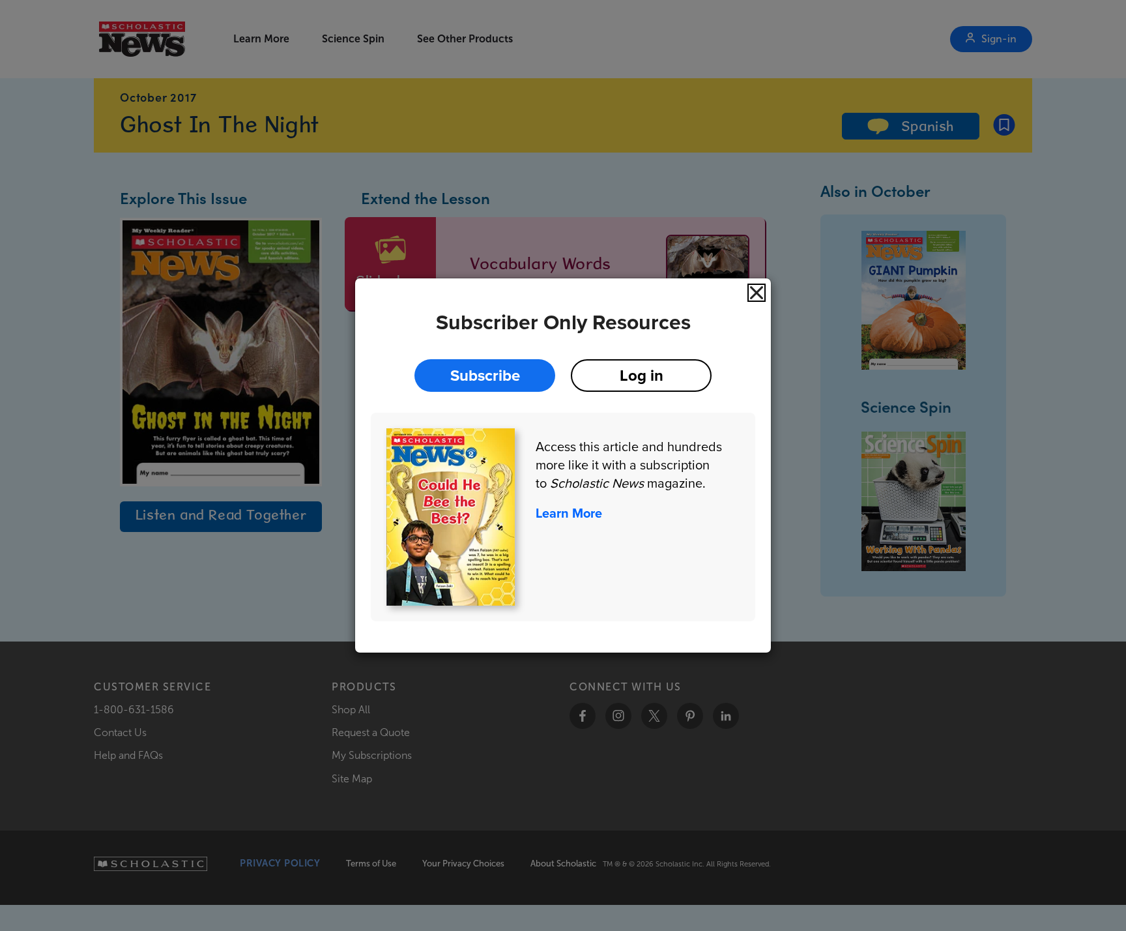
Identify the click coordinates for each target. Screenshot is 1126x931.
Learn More (569, 513)
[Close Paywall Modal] (756, 292)
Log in (641, 375)
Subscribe (485, 375)
